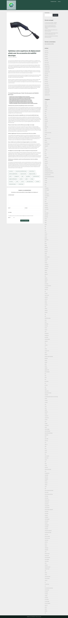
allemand (46, 119)
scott (45, 421)
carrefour (46, 161)
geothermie (46, 239)
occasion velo (47, 350)
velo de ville (46, 503)
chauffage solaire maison (48, 170)
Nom (9, 207)
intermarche (46, 266)
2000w (46, 103)
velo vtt (46, 545)
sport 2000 (46, 438)
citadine (46, 178)
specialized (46, 434)
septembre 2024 (47, 94)
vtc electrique (47, 584)
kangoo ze (46, 274)
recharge (31, 178)
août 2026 (46, 50)
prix (45, 383)
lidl (45, 291)
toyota (46, 459)
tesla (45, 448)
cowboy (46, 182)
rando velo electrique (48, 392)
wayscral (46, 605)
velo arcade (46, 492)
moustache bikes (47, 339)
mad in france (47, 295)
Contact (59, 1)
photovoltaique (47, 371)
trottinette (37, 181)
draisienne (46, 207)
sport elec (46, 440)
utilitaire (46, 480)
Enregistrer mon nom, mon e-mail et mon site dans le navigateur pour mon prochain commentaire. (21, 215)
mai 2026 (46, 56)
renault (46, 398)
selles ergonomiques (30, 181)
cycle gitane (46, 188)
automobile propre (47, 138)
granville (46, 251)
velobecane (46, 547)
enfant (46, 220)
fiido (45, 226)
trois (45, 471)
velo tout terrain (47, 538)
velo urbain (46, 540)
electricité (46, 214)
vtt (45, 586)
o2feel (46, 348)
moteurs (46, 329)
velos (45, 551)
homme (46, 260)
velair (45, 486)
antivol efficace (31, 171)
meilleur (46, 308)
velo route (46, 534)
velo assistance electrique (49, 494)
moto (45, 331)
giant (45, 241)
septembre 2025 (47, 71)
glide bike (46, 247)
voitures (46, 580)
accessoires (11, 171)
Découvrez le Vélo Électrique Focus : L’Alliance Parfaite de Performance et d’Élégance (50, 26)
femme (46, 224)
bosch (46, 153)
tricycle (46, 465)
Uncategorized (47, 473)
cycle (45, 186)
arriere (46, 130)
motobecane (47, 333)
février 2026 (47, 62)
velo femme (46, 513)
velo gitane (46, 517)
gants (22, 176)
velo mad (46, 522)
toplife (46, 452)
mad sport (46, 297)
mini (45, 316)
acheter (46, 117)
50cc (45, 113)
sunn (45, 442)
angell (46, 124)
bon (45, 151)
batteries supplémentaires (13, 173)
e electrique (46, 209)
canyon (46, 159)
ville (45, 570)
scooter (17, 181)
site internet (47, 425)
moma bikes (46, 323)
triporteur (46, 467)
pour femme (46, 381)
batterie (46, 142)
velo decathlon (47, 505)
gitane (46, 243)
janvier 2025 (47, 87)
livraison (46, 293)
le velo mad (46, 283)
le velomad (46, 287)
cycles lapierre (47, 195)
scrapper (46, 423)
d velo (46, 199)
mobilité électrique (36, 176)
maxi (45, 306)
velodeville (46, 549)
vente (45, 563)
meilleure (46, 310)
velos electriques (47, 557)
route (45, 408)
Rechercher (47, 12)
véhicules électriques (12, 184)
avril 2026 (46, 58)
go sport (46, 249)
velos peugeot (47, 559)
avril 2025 (46, 81)
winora (46, 607)
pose (45, 379)
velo (45, 488)
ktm (45, 276)
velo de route (47, 501)
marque (46, 302)
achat (45, 115)
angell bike (46, 126)
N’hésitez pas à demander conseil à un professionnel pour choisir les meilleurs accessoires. (23, 103)
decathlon (46, 203)
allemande (46, 121)
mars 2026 (46, 60)
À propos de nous (53, 1)
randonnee (46, 394)
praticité (21, 178)
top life (46, 450)
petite (46, 364)
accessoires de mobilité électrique (21, 171)
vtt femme (46, 593)
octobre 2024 (47, 92)
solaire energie (47, 429)
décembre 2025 (47, 66)
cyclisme (46, 197)
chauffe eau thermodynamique (49, 176)
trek (45, 461)
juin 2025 (46, 77)
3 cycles (46, 107)
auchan (46, 134)
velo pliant (46, 528)
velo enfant (46, 511)
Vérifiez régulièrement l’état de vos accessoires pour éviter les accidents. (20, 99)
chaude (46, 165)
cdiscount (46, 163)
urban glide (46, 475)
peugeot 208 (47, 369)
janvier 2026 (47, 64)
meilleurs (46, 312)
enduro (46, 218)
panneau (46, 354)
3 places (46, 109)
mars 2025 (46, 83)
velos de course (47, 553)
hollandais (46, 258)
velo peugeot (47, 524)
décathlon (46, 205)
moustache (46, 337)
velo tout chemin (47, 536)
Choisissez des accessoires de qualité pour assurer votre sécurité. (19, 96)
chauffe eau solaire (48, 174)
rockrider (46, 402)
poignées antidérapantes (13, 178)
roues (45, 406)
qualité (26, 178)
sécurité (22, 181)
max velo (46, 304)
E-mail (26, 207)
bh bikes (46, 149)
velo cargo (46, 496)
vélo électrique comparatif (49, 509)
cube (45, 184)
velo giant (46, 515)
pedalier (46, 362)
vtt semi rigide (47, 601)
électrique (46, 216)
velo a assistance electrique (49, 490)
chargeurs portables (32, 173)
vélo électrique (21, 184)
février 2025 (47, 85)
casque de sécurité (23, 173)
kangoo (46, 272)
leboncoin (46, 289)
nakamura (46, 341)
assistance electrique (48, 132)
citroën (46, 180)
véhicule (46, 484)
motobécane (47, 335)
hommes (46, 262)
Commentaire (11, 194)
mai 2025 (46, 79)
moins (46, 320)
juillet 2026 (46, 52)
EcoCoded (39, 616)
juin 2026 (46, 54)
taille (45, 446)
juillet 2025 (46, 75)
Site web (9, 212)
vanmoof (46, 482)
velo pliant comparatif (48, 530)
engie (45, 222)
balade (46, 140)
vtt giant (46, 595)
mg (45, 314)
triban (46, 463)
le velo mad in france (48, 285)
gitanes (46, 245)
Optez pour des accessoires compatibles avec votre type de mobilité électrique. (21, 97)
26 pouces (46, 105)
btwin (45, 155)
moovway (46, 325)
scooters (46, 419)
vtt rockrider (47, 599)
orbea (46, 352)
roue (45, 404)
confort (10, 176)
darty (45, 201)
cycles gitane (47, 193)
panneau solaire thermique (49, 356)
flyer (45, 228)
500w (45, 111)
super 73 (46, 444)
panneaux (46, 358)
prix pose (46, 385)
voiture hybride (47, 578)
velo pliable (46, 526)
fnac (45, 230)
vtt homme (46, 597)
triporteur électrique (48, 469)
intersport (46, 268)
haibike (46, 253)
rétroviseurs (11, 181)
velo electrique (47, 507)
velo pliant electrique (48, 532)
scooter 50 (46, 415)
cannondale (46, 157)
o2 (45, 346)
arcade (46, 128)
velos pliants (47, 561)
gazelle (46, 237)
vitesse (46, 572)
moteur (46, 327)
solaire (46, 427)
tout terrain (46, 457)
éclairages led (16, 176)
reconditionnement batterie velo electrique (51, 396)
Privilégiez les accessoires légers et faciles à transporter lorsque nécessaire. (21, 102)
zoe (45, 612)
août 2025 (46, 73)
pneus (46, 377)
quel (45, 387)
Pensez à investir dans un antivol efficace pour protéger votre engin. (20, 98)
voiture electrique (47, 576)
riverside (46, 400)
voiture (46, 574)
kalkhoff (46, 270)
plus (45, 373)
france (46, 235)
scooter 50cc (47, 417)
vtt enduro (46, 591)
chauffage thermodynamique (49, 172)
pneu (45, 375)
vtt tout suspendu (47, 603)
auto (45, 136)
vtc (45, 582)
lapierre (46, 281)
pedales (46, 360)
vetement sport (47, 568)
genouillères (28, 176)
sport (45, 436)
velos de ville (47, 555)
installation (46, 264)
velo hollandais (47, 519)
